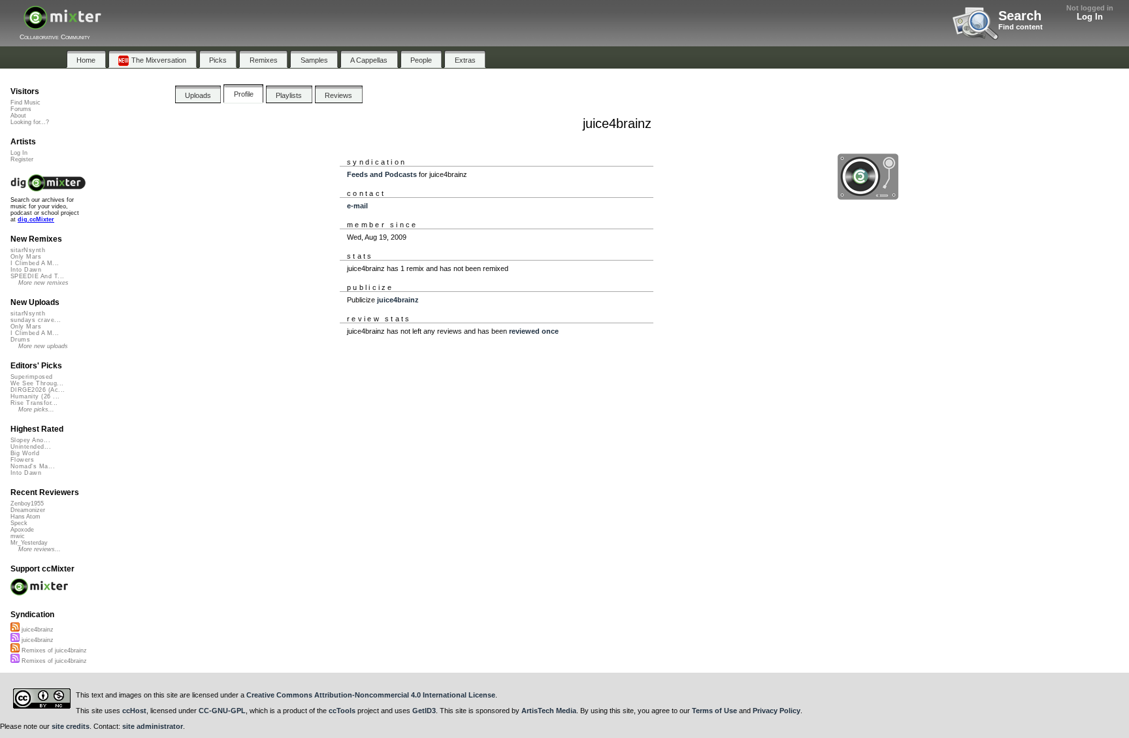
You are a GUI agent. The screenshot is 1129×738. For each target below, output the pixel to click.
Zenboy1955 (27, 503)
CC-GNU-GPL (222, 710)
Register (21, 159)
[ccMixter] (62, 24)
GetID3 (424, 710)
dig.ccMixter (36, 219)
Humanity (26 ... (34, 396)
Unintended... (30, 446)
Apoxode (22, 529)
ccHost (134, 710)
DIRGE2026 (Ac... (37, 390)
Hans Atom (25, 516)
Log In (1090, 17)
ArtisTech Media (548, 710)
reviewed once (534, 331)
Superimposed (31, 377)
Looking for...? (29, 122)
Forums (20, 109)
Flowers (22, 460)
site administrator (152, 726)
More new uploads (43, 346)
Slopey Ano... (30, 440)
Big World (24, 453)
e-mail (357, 206)
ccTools (342, 710)
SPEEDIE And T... (37, 276)
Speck (18, 523)
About (18, 115)
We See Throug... (36, 383)
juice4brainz (398, 300)
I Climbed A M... (34, 263)
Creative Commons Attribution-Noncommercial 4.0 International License (370, 695)
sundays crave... (35, 320)
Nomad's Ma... (32, 466)
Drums (20, 339)
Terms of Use (714, 710)
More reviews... (39, 549)
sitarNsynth (27, 250)
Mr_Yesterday (29, 542)
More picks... (36, 409)
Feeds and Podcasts (382, 174)
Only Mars (25, 256)
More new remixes (43, 283)
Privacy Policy (776, 710)
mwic (17, 536)
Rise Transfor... (33, 403)
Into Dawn (25, 269)
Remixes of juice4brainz (53, 650)
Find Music (25, 102)
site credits (71, 726)
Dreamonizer (27, 510)
